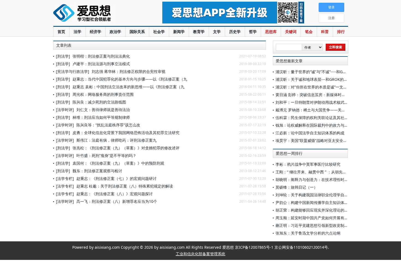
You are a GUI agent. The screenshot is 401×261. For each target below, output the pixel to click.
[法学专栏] (65, 178)
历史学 (235, 31)
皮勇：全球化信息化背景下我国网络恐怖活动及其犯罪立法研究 (126, 132)
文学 (217, 31)
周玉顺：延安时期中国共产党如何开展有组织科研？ (319, 217)
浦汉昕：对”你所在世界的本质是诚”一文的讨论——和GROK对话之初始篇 (338, 87)
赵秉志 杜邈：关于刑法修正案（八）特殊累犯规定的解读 (124, 186)
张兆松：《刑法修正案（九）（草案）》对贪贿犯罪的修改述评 (126, 147)
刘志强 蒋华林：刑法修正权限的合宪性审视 (128, 71)
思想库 (271, 31)
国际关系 (137, 31)
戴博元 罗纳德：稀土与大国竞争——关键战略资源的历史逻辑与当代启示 (337, 109)
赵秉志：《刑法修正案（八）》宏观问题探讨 (114, 193)
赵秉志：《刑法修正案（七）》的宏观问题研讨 (116, 178)
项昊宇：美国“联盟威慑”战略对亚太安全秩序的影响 (319, 140)
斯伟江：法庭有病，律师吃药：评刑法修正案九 (116, 140)
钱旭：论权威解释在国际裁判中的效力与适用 (314, 125)
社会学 (159, 31)
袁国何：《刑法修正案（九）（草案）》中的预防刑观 (118, 163)
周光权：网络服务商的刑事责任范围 (103, 94)
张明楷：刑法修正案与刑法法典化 (101, 56)
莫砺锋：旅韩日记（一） (297, 187)
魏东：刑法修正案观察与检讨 (97, 170)
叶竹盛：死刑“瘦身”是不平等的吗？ (106, 155)
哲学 (253, 31)
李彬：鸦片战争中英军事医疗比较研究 (308, 164)
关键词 (291, 31)
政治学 (115, 31)
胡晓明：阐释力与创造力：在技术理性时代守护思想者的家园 (327, 179)
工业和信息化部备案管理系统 (200, 253)
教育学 (199, 31)
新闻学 (179, 31)
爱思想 (96, 14)
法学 (77, 31)
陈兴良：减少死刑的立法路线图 (99, 102)
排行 (341, 31)
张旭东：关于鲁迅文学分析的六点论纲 (308, 233)
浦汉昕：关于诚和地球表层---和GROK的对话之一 (317, 79)
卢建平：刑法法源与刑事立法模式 (101, 63)
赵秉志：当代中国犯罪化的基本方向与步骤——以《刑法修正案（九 (130, 79)
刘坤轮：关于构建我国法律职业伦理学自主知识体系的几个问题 (329, 194)
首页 (61, 31)
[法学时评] (65, 109)
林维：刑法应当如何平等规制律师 (101, 117)
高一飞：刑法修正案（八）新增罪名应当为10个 (116, 201)
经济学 (95, 31)
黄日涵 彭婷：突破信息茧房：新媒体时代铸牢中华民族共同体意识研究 (335, 94)
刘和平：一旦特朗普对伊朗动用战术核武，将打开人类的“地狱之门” (332, 102)
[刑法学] (63, 56)
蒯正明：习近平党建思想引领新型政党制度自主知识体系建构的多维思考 (337, 225)
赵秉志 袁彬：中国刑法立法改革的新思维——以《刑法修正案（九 (128, 86)
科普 (325, 31)
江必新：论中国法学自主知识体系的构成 (310, 132)
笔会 (309, 31)
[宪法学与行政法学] (72, 71)
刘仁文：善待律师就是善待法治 (103, 109)
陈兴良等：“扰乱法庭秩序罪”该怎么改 (108, 124)
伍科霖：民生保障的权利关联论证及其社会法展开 (318, 117)
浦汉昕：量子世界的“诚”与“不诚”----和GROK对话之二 (321, 71)
